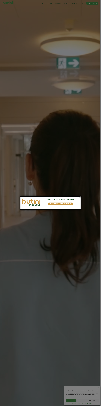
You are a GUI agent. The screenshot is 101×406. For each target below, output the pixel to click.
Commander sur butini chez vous (60, 204)
